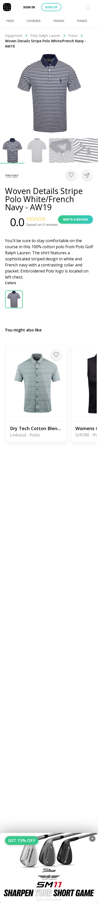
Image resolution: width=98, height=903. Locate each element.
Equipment (13, 35)
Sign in (29, 7)
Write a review (75, 219)
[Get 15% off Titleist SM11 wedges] (49, 868)
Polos (73, 35)
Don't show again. (49, 899)
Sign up (51, 7)
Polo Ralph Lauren (45, 35)
